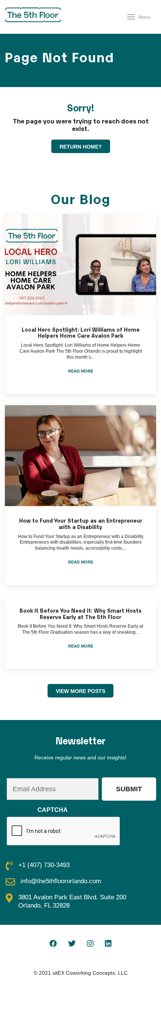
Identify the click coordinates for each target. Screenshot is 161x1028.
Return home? (81, 147)
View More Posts (80, 691)
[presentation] (64, 831)
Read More (80, 371)
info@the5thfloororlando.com (61, 881)
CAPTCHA (52, 810)
